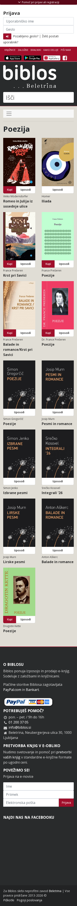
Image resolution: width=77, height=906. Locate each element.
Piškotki (8, 900)
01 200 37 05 (18, 722)
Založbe (23, 49)
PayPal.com (12, 689)
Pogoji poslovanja (29, 900)
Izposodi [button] (26, 189)
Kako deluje (50, 49)
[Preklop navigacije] (9, 114)
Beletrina (55, 891)
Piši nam (66, 49)
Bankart (32, 689)
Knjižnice (9, 49)
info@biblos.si (20, 727)
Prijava (66, 802)
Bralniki (36, 49)
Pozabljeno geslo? (25, 36)
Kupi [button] (9, 189)
